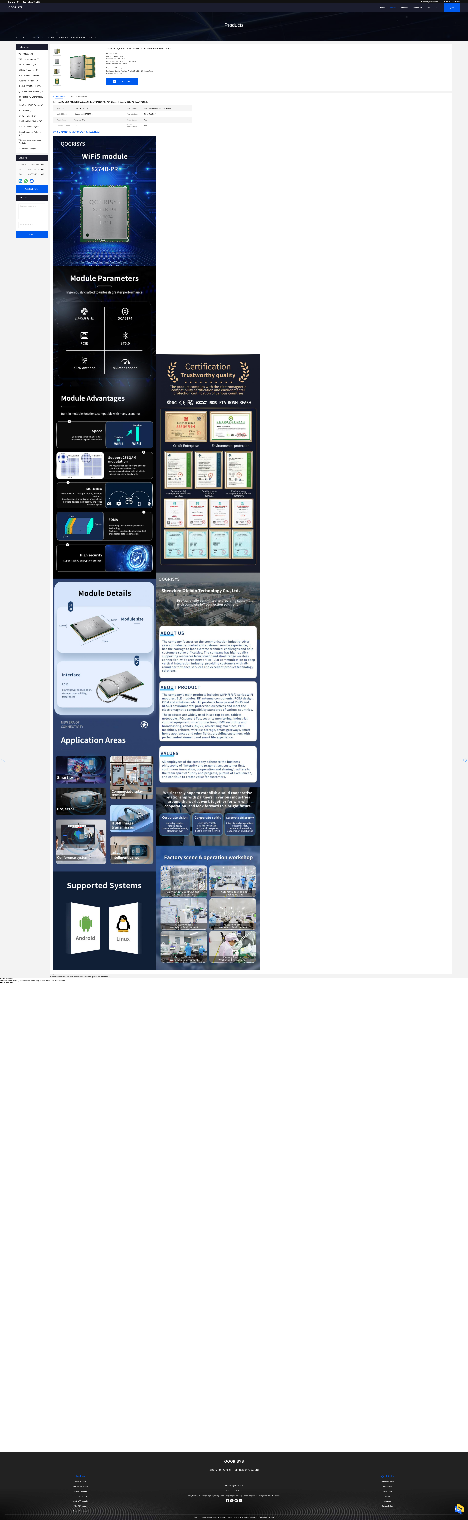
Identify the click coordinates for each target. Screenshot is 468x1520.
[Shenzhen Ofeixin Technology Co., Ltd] (15, 7)
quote (452, 8)
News (387, 1496)
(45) (28, 70)
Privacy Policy (387, 1506)
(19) (28, 81)
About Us (404, 8)
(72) (30, 86)
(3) (25, 111)
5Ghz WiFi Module (40, 38)
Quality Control (387, 1491)
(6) (31, 105)
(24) (30, 133)
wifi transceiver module (59, 977)
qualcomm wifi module (101, 977)
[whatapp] (26, 181)
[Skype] (20, 181)
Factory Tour (387, 1486)
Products (393, 8)
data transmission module (80, 977)
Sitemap (387, 1501)
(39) (29, 127)
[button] (57, 84)
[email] (31, 181)
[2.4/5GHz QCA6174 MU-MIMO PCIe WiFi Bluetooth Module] (82, 67)
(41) (29, 75)
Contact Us (417, 8)
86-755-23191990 (453, 2)
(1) (27, 116)
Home (382, 8)
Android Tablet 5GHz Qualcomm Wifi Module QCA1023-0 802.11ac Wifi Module (32, 980)
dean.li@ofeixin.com (431, 2)
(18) (31, 91)
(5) (29, 59)
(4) (26, 54)
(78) (27, 65)
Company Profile (387, 1482)
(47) (30, 121)
